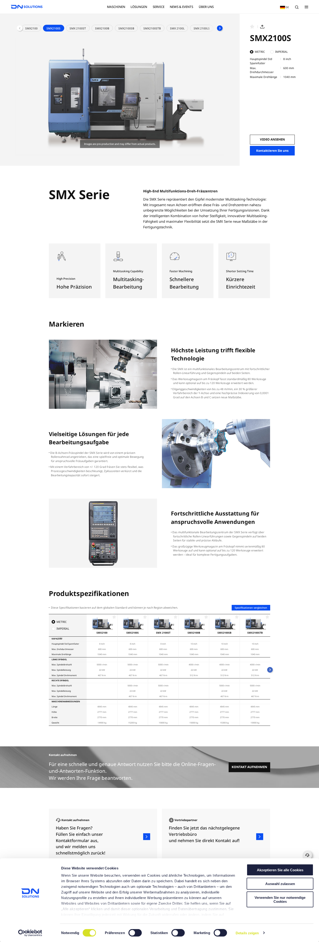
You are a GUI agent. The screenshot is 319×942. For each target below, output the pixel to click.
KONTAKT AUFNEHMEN (249, 767)
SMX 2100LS (202, 28)
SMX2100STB (152, 28)
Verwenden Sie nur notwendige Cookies (280, 899)
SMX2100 (31, 28)
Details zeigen (247, 933)
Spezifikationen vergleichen (251, 607)
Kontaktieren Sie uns (272, 150)
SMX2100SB (126, 28)
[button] (220, 28)
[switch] (135, 933)
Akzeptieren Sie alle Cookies (280, 870)
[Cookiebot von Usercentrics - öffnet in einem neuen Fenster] (30, 932)
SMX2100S (53, 28)
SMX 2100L (177, 28)
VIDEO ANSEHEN (272, 139)
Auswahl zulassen (280, 884)
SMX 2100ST (78, 28)
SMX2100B (102, 28)
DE (283, 7)
